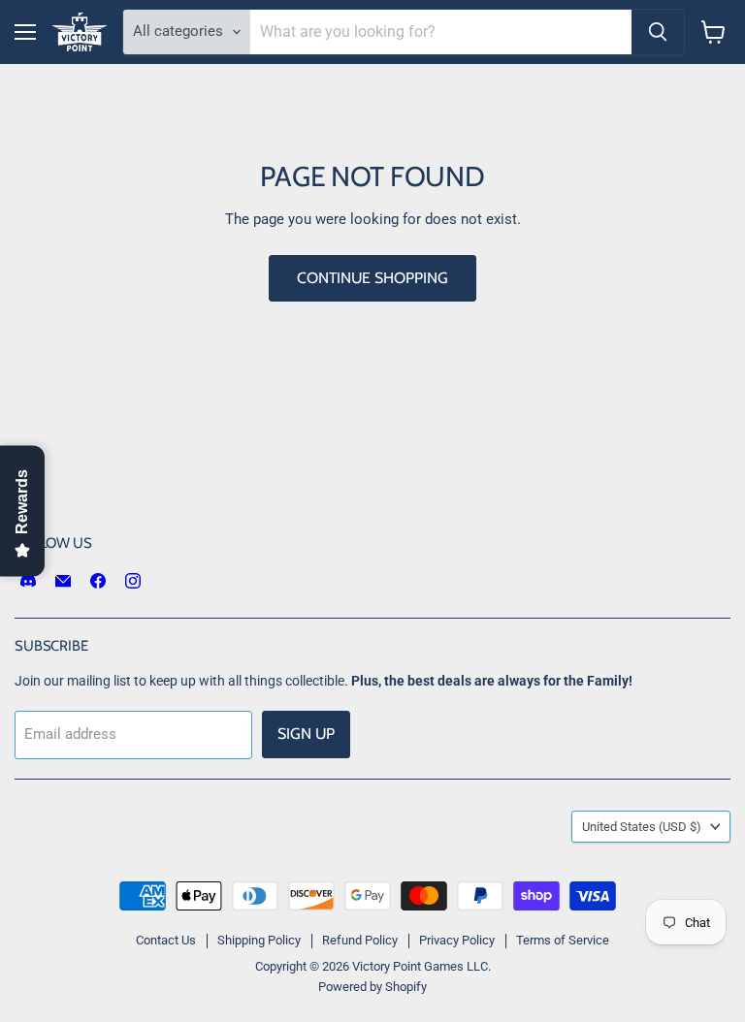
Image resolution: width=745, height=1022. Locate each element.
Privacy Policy (457, 940)
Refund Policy (360, 940)
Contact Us (166, 940)
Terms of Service (562, 940)
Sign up (306, 733)
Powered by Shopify (372, 986)
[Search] (658, 32)
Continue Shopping (372, 278)
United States (641, 826)
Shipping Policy (259, 940)
